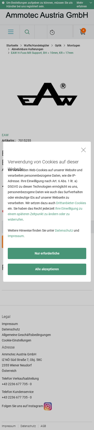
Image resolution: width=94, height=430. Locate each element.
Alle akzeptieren (47, 269)
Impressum (16, 236)
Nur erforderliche (47, 253)
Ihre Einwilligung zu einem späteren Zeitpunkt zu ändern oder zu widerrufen (45, 214)
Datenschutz (64, 230)
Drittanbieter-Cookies (71, 203)
